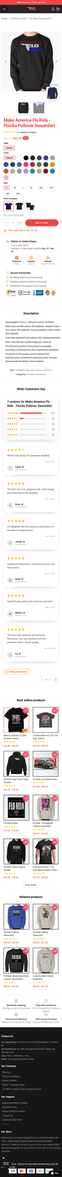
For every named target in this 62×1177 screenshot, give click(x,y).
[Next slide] (56, 61)
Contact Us (7, 1115)
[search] (53, 9)
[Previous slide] (6, 61)
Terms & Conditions (11, 1076)
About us (6, 1072)
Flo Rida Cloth (18, 18)
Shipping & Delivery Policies (14, 1103)
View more (31, 885)
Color (6, 153)
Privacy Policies (9, 1080)
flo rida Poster (11, 823)
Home (4, 18)
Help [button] (56, 1173)
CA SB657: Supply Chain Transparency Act (21, 1089)
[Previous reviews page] (41, 679)
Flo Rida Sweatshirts (40, 18)
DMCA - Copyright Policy (13, 1085)
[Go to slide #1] (23, 107)
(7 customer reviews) (26, 132)
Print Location (10, 198)
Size (6, 183)
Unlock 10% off (6, 1163)
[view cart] (58, 9)
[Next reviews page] (55, 679)
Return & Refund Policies (13, 1111)
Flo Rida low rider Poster (45, 779)
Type (6, 143)
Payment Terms (9, 1107)
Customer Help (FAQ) (12, 1120)
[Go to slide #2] (39, 107)
